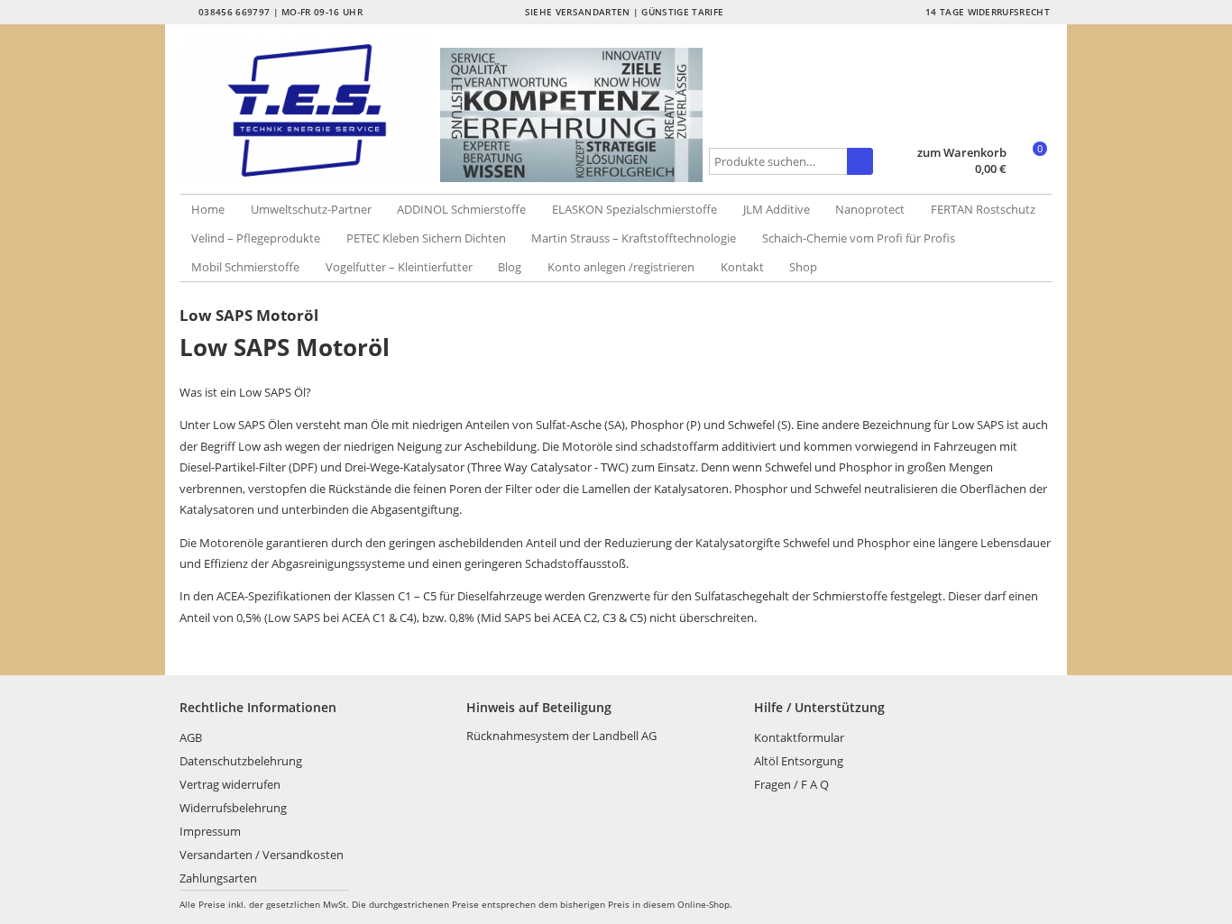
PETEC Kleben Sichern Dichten (426, 238)
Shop (803, 267)
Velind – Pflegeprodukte (255, 238)
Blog (509, 267)
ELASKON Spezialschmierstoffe (634, 209)
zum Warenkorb (962, 153)
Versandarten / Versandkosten (261, 854)
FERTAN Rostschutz (983, 209)
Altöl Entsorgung (798, 761)
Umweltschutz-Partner (311, 209)
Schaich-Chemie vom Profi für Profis (858, 238)
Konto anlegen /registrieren (620, 267)
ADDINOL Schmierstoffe (461, 209)
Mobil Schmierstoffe (245, 267)
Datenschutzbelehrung (240, 761)
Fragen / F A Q (791, 784)
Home (208, 209)
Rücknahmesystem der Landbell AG (561, 735)
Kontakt (742, 267)
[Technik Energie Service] (310, 110)
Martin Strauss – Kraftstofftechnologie (633, 238)
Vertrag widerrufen (229, 784)
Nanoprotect (870, 209)
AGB (190, 737)
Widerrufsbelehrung (233, 808)
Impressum (210, 831)
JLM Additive (776, 209)
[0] (1031, 170)
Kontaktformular (799, 737)
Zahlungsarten (218, 878)
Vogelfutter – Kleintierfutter (399, 267)
